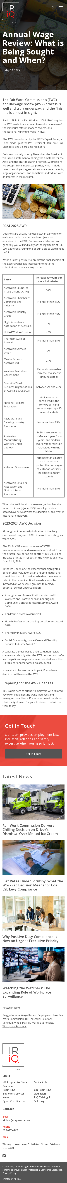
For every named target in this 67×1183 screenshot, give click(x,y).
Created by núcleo (11, 1178)
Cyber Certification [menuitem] (14, 1101)
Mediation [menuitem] (40, 1093)
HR (27, 1019)
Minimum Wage (11, 1022)
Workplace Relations (14, 1026)
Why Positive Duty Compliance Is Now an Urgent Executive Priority (31, 938)
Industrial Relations (41, 1019)
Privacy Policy (9, 1173)
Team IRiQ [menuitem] (8, 1090)
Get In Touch (33, 754)
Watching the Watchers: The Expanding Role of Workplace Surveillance (26, 992)
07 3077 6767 (10, 1130)
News (17, 1007)
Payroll (26, 1022)
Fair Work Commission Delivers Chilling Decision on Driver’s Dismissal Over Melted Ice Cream (30, 829)
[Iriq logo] (10, 12)
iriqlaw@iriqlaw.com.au (16, 1120)
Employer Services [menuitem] (13, 1093)
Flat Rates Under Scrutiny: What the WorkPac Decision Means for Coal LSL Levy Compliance (32, 885)
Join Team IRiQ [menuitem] (42, 1090)
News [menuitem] (5, 1097)
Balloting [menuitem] (39, 1101)
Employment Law (48, 1015)
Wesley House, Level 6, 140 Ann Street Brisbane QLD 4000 (31, 1146)
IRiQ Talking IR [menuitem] (42, 1097)
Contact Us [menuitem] (40, 1082)
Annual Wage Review (24, 1015)
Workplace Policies (42, 1022)
